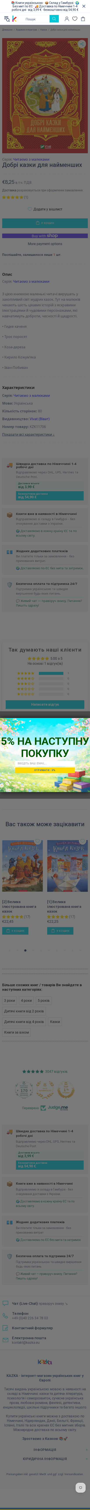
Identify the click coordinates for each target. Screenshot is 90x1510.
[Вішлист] (75, 18)
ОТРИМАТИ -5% (45, 770)
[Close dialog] (85, 722)
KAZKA (14, 19)
